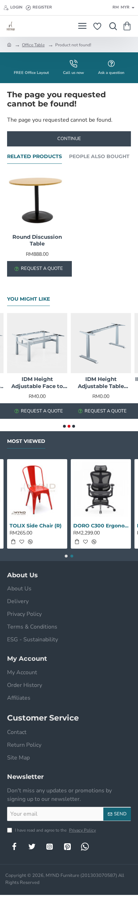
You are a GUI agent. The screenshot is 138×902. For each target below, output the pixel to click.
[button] (64, 426)
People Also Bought (99, 157)
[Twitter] (32, 846)
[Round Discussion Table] (37, 201)
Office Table (33, 45)
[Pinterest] (67, 846)
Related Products (34, 157)
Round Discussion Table (37, 240)
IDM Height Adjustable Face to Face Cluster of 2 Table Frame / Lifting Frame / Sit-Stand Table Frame (37, 383)
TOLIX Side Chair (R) (36, 525)
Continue (69, 138)
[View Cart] (128, 26)
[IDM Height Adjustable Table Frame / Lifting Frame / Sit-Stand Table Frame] (101, 343)
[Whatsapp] (85, 846)
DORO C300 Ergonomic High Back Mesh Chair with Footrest (100, 525)
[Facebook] (14, 846)
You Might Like (28, 299)
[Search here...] (111, 26)
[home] (9, 44)
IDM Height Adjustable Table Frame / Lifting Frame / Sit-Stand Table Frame (101, 383)
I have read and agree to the (55, 830)
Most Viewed (26, 441)
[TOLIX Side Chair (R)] (37, 489)
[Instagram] (49, 846)
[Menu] (82, 26)
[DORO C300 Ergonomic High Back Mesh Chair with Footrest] (100, 489)
